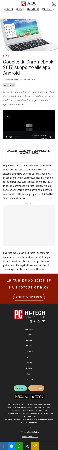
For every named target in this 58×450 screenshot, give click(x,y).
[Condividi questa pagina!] (35, 446)
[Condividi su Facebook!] (4, 446)
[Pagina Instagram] (54, 4)
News (20, 9)
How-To (9, 9)
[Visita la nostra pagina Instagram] (31, 321)
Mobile (29, 346)
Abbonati (48, 9)
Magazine (29, 379)
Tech (29, 374)
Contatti (29, 427)
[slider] (17, 137)
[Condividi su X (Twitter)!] (27, 446)
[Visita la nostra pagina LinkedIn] (35, 321)
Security (29, 362)
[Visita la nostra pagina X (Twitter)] (39, 321)
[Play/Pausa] (6, 136)
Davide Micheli (10, 80)
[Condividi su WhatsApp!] (19, 446)
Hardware (29, 340)
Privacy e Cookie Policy (30, 432)
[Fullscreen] (51, 136)
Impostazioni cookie (30, 436)
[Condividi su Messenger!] (11, 446)
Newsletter (33, 9)
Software (29, 351)
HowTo (29, 368)
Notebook (9, 85)
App (28, 357)
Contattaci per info (29, 297)
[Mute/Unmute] (10, 136)
